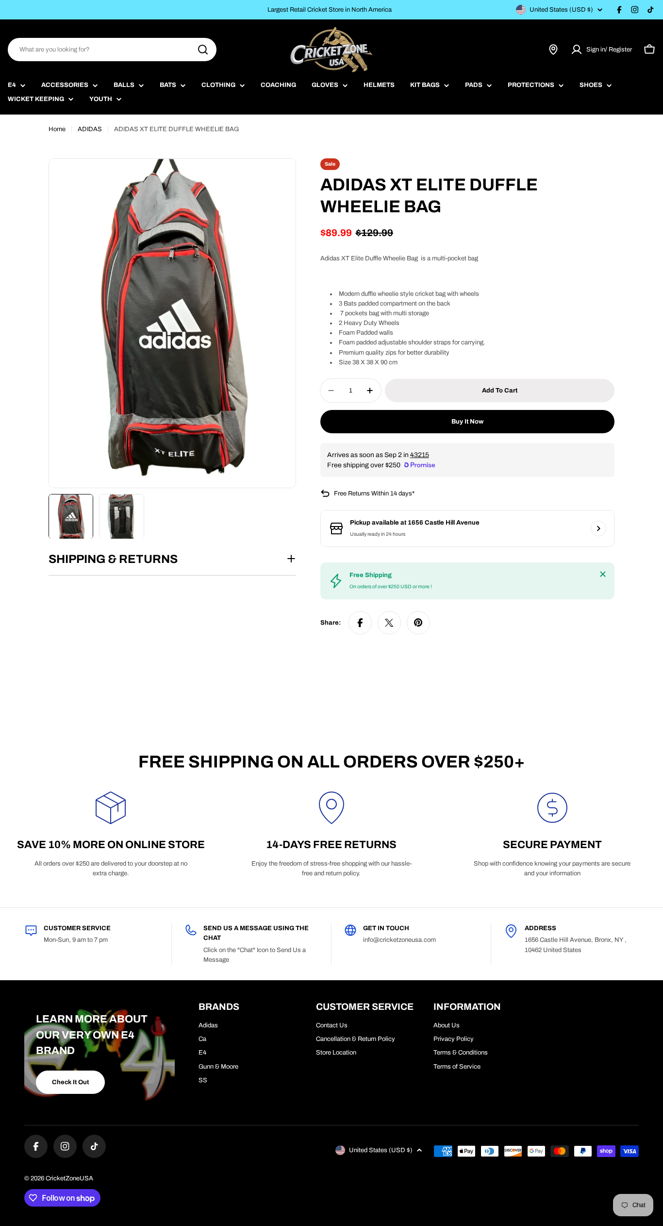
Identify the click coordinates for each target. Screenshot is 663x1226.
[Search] (203, 49)
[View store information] (598, 528)
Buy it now (467, 421)
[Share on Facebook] (360, 622)
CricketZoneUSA (69, 1178)
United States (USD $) (561, 9)
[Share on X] (389, 622)
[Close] (603, 574)
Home (57, 129)
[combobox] (112, 49)
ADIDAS (90, 129)
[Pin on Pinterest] (418, 622)
